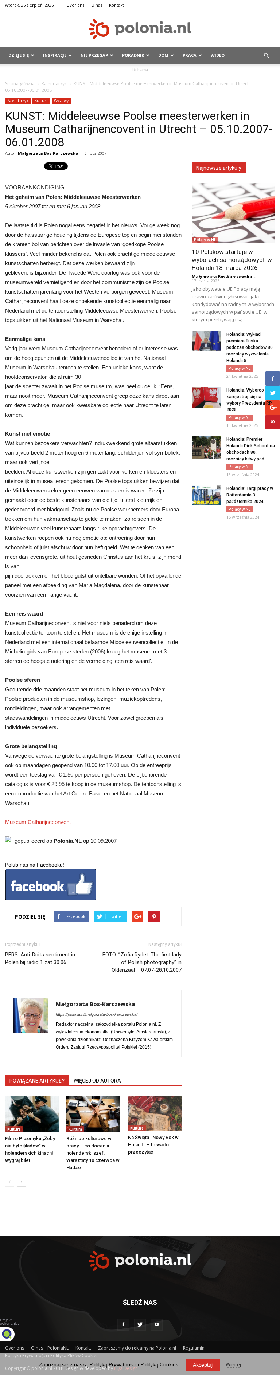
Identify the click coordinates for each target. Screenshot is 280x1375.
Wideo (218, 55)
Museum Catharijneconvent (38, 822)
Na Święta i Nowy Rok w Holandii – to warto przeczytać (153, 1145)
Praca (190, 55)
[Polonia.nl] (140, 28)
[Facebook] (123, 1325)
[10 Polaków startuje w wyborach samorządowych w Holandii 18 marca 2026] (233, 213)
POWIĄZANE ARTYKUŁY (37, 1081)
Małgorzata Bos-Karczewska (48, 153)
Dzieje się (18, 55)
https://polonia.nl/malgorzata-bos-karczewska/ (96, 1014)
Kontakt (116, 5)
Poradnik (133, 55)
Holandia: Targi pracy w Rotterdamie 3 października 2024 (249, 495)
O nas (96, 5)
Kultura (41, 100)
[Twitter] (140, 1325)
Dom (163, 55)
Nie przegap (94, 55)
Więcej (233, 1364)
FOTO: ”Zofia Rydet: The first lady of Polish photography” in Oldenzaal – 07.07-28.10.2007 (142, 962)
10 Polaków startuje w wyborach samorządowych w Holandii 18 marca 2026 (232, 259)
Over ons (75, 5)
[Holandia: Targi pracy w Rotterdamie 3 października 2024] (206, 495)
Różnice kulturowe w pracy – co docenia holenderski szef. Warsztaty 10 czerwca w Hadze (93, 1153)
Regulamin (194, 1348)
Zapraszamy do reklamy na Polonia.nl (137, 1348)
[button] (266, 55)
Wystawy (61, 100)
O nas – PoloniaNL (50, 1348)
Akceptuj (203, 1365)
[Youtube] (157, 1325)
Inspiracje (54, 55)
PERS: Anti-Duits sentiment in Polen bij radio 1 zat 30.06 (40, 958)
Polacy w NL (205, 239)
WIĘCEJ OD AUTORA (97, 1081)
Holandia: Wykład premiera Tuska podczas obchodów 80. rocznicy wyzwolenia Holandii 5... (250, 347)
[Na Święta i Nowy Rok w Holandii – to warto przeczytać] (155, 1113)
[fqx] (13, 1334)
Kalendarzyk (54, 83)
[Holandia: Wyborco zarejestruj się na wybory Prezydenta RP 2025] (206, 397)
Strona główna (20, 83)
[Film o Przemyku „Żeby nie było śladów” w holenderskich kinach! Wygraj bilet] (32, 1114)
